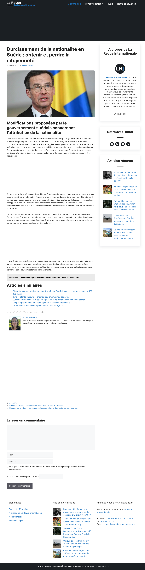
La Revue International (53, 566)
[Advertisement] (72, 25)
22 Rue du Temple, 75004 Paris (119, 518)
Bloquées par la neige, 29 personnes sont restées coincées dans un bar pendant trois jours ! (44, 408)
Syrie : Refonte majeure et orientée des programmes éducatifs (41, 297)
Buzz (110, 4)
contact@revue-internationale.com (119, 524)
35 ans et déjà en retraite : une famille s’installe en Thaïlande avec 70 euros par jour (77, 522)
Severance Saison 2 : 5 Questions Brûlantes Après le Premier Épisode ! (36, 406)
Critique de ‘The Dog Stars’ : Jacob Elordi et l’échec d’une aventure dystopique (76, 544)
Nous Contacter (126, 4)
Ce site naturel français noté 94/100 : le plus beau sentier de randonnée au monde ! (76, 553)
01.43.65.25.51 (107, 521)
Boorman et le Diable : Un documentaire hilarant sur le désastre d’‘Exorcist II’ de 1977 (77, 512)
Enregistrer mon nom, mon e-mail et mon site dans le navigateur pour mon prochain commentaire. (47, 468)
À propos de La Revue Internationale (25, 513)
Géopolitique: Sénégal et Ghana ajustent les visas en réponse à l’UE (43, 303)
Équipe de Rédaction (18, 509)
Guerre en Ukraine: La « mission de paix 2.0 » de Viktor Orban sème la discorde (49, 300)
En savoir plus (120, 114)
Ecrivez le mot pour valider (23, 476)
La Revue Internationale (115, 77)
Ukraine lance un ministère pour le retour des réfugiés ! (38, 305)
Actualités (74, 4)
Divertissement (94, 4)
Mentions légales (16, 521)
